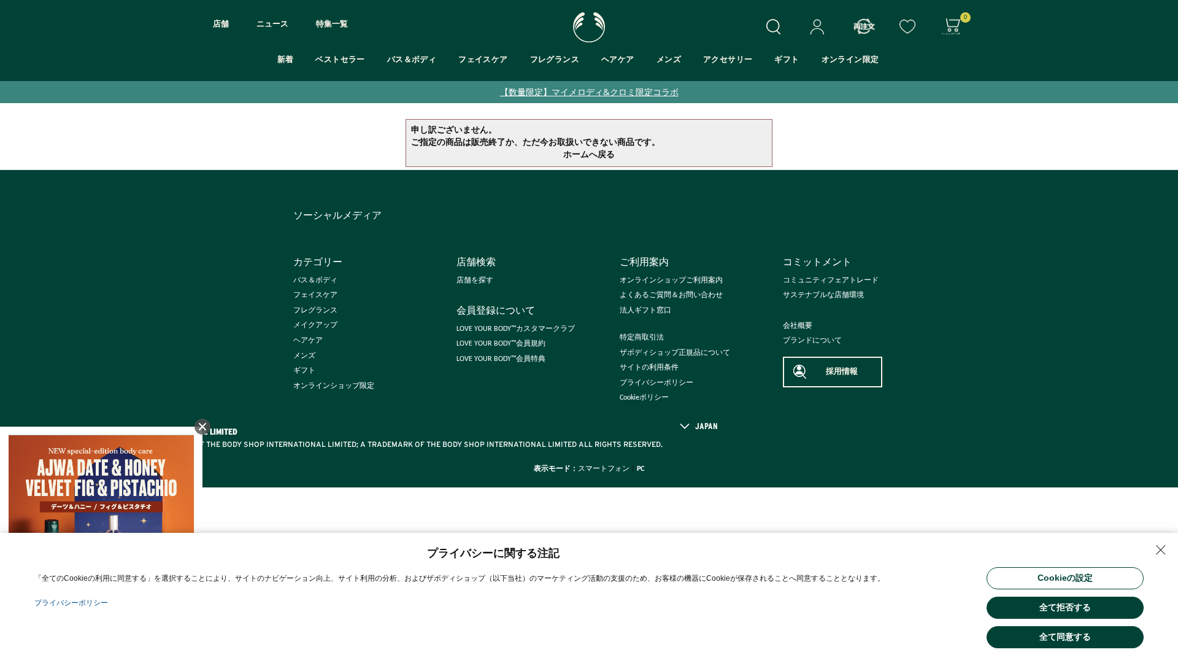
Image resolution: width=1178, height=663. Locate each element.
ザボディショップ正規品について (675, 353)
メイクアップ (315, 325)
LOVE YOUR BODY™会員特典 (500, 359)
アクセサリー (727, 60)
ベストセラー (339, 60)
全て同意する (1065, 637)
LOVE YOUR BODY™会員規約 (500, 343)
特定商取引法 (642, 337)
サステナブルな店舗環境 (823, 295)
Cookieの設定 (1065, 578)
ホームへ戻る (589, 155)
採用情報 (842, 372)
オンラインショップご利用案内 (671, 280)
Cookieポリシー (644, 397)
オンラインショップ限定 (333, 386)
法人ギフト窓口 (645, 310)
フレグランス (554, 60)
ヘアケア (617, 60)
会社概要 (797, 326)
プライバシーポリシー (656, 383)
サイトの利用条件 (649, 367)
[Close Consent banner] (1160, 550)
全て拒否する (1065, 607)
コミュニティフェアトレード (831, 280)
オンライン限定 (850, 60)
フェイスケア (482, 60)
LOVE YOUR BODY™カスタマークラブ (515, 329)
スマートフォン (603, 469)
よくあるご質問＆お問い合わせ (671, 295)
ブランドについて (812, 340)
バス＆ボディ (411, 60)
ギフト (786, 60)
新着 (285, 60)
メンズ (668, 60)
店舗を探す (474, 280)
